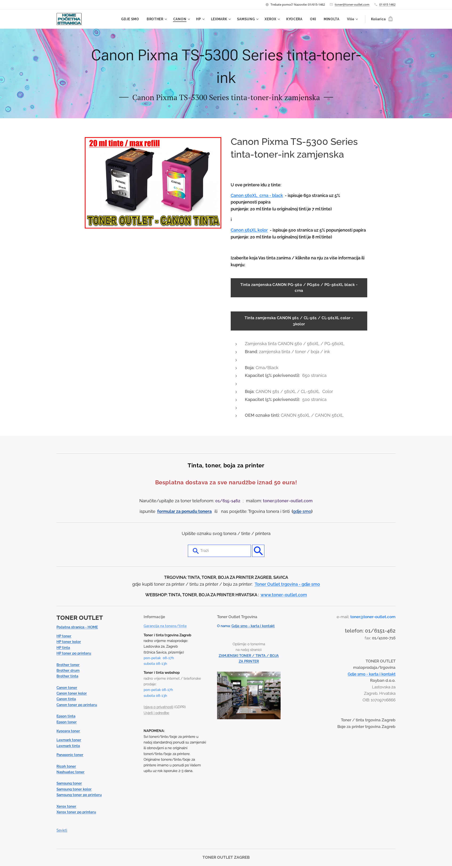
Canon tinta (66, 699)
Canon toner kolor (71, 693)
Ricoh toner (66, 766)
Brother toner (68, 665)
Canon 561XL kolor (249, 230)
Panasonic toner (69, 755)
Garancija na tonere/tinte (165, 626)
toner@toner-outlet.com (352, 4)
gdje (298, 511)
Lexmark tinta (68, 746)
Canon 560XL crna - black (257, 195)
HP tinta (63, 647)
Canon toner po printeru (76, 705)
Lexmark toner (68, 740)
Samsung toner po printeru (79, 795)
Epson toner (66, 722)
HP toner (63, 636)
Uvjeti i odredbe (156, 713)
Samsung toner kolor (74, 789)
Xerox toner (66, 806)
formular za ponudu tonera (184, 511)
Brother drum (68, 670)
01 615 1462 (387, 4)
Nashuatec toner (70, 772)
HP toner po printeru (73, 653)
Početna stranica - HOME (77, 627)
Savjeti (61, 830)
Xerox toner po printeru (76, 812)
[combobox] (219, 551)
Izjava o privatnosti (158, 707)
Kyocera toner (68, 731)
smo (307, 511)
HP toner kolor (68, 642)
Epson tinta (65, 716)
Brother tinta (67, 676)
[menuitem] (131, 19)
